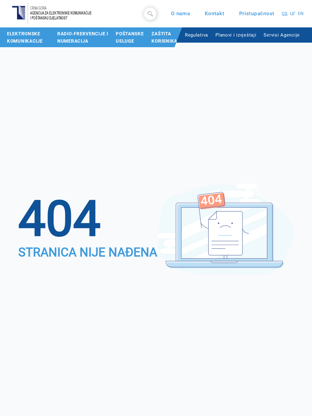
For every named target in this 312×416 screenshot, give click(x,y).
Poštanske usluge (130, 37)
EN (300, 13)
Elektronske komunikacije (25, 37)
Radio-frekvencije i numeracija (82, 37)
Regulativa (196, 35)
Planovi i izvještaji (235, 35)
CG (285, 13)
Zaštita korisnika (164, 37)
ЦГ (293, 13)
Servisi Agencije (282, 35)
